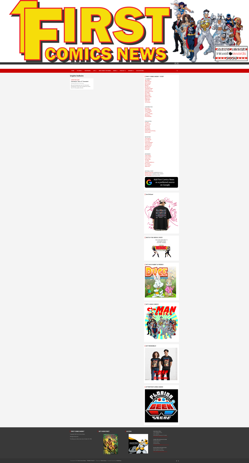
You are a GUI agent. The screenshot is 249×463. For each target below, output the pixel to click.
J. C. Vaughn (147, 112)
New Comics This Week (105, 70)
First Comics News (82, 460)
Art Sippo (147, 122)
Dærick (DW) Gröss (149, 91)
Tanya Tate (147, 100)
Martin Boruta (148, 146)
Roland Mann (147, 129)
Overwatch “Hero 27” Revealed (79, 81)
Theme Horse (103, 460)
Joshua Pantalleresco (149, 162)
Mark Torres (147, 126)
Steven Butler (148, 132)
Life (94, 70)
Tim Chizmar (147, 102)
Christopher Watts (149, 88)
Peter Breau (147, 147)
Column (79, 70)
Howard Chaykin (148, 111)
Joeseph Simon (148, 145)
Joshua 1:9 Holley (148, 113)
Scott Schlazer (148, 165)
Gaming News (74, 79)
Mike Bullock (147, 115)
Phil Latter (147, 149)
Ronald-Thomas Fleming (150, 130)
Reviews (130, 70)
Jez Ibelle (147, 160)
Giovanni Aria (148, 159)
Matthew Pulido (148, 96)
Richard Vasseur (148, 173)
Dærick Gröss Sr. (148, 89)
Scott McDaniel (148, 116)
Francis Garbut (148, 156)
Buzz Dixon (147, 108)
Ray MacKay (147, 128)
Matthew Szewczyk (149, 172)
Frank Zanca (147, 158)
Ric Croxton (147, 163)
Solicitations (140, 70)
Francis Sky (81, 83)
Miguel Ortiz (147, 98)
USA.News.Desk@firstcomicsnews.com (160, 436)
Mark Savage (147, 95)
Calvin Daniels (148, 155)
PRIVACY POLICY (91, 460)
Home (72, 70)
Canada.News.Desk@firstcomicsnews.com (161, 444)
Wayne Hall (147, 166)
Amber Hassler (148, 81)
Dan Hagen (147, 92)
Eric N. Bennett (148, 139)
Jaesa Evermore (148, 143)
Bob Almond (147, 87)
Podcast (122, 70)
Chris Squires (148, 138)
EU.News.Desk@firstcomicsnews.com (160, 451)
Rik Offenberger (148, 175)
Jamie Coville (148, 124)
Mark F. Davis (147, 94)
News (114, 70)
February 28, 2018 (74, 83)
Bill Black (147, 85)
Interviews (88, 70)
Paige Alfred (147, 99)
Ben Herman (147, 84)
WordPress (119, 460)
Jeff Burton (147, 125)
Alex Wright (147, 80)
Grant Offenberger (149, 142)
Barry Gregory (148, 83)
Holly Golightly (148, 109)
